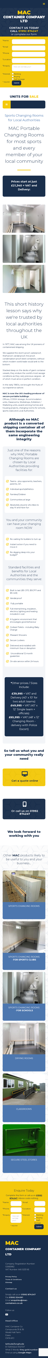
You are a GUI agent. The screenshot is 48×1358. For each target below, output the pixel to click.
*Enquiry (6, 66)
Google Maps (24, 1352)
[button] (44, 4)
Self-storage (19, 79)
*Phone (6, 53)
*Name (6, 40)
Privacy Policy (11, 1277)
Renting (17, 74)
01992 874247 (28, 1294)
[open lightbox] (24, 219)
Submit (16, 83)
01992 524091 (16, 1297)
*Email (5, 47)
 (6, 1314)
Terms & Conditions (13, 1279)
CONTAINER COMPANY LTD (24, 16)
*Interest (6, 74)
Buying (17, 76)
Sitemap (8, 1282)
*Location (7, 59)
